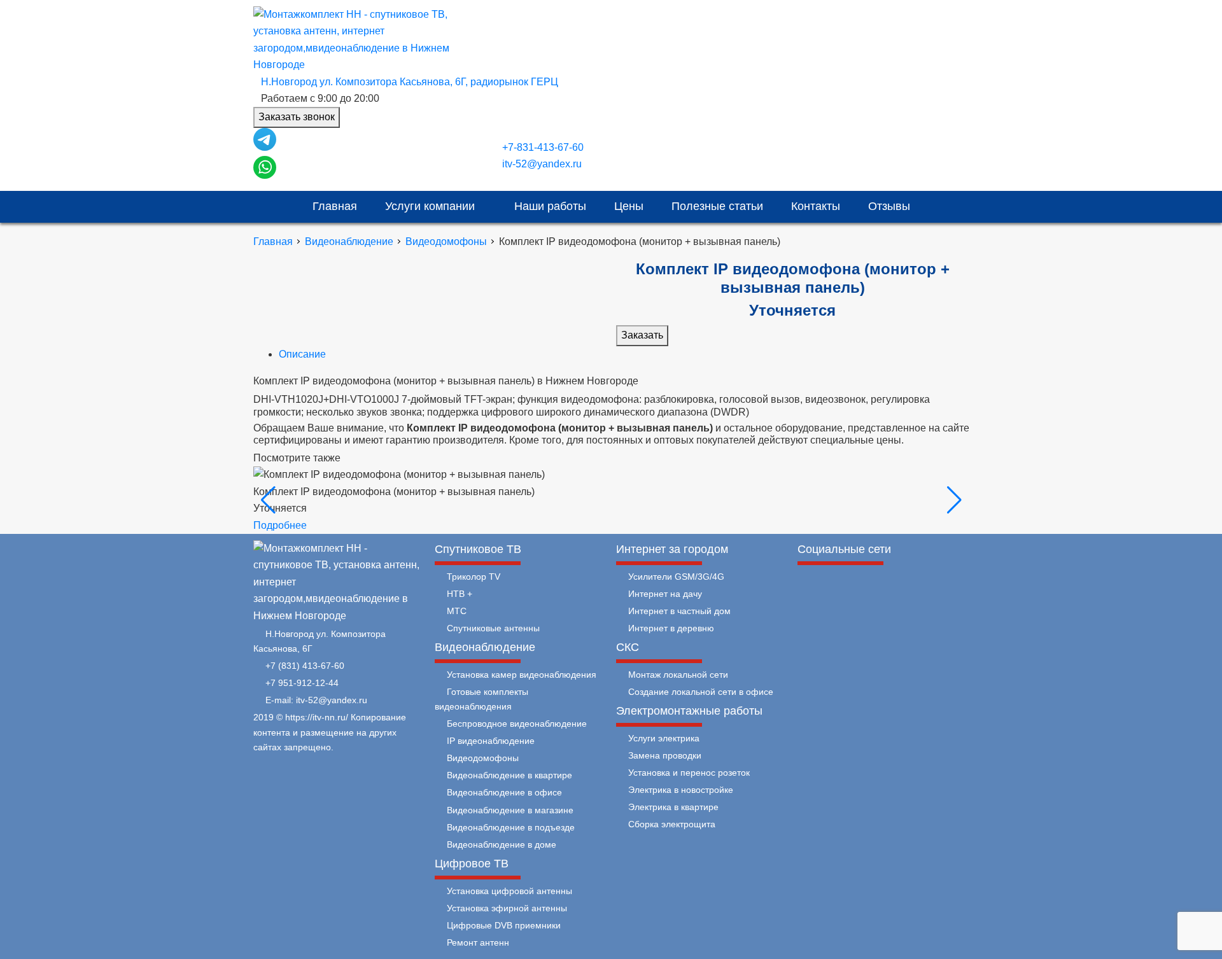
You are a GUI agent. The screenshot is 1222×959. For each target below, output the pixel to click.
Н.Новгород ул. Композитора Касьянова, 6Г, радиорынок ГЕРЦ (409, 81)
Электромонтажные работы (689, 710)
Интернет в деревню (671, 628)
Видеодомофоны (446, 241)
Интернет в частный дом (679, 611)
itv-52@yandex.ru (542, 163)
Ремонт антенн (478, 942)
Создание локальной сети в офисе (700, 692)
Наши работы (550, 206)
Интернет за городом (672, 549)
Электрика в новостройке (680, 790)
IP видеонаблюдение (491, 741)
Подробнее (280, 525)
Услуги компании (431, 206)
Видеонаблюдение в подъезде (511, 827)
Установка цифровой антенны (509, 891)
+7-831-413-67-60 (543, 147)
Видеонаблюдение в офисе (504, 792)
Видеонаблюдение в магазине (510, 810)
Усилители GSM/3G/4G (676, 576)
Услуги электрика (663, 738)
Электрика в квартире (673, 807)
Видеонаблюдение (349, 241)
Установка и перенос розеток (689, 772)
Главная (335, 206)
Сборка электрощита (671, 824)
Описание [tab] (302, 354)
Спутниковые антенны (493, 628)
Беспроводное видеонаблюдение (517, 723)
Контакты (815, 206)
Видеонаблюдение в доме (501, 844)
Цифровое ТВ (472, 863)
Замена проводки (664, 755)
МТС (457, 611)
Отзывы (889, 206)
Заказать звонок (296, 116)
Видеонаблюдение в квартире (509, 775)
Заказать (642, 335)
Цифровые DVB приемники (504, 925)
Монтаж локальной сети (678, 674)
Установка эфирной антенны (507, 908)
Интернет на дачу (665, 594)
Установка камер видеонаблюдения (521, 674)
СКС (627, 647)
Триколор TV (473, 576)
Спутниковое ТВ (478, 549)
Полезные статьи (717, 206)
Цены (628, 206)
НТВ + (459, 594)
